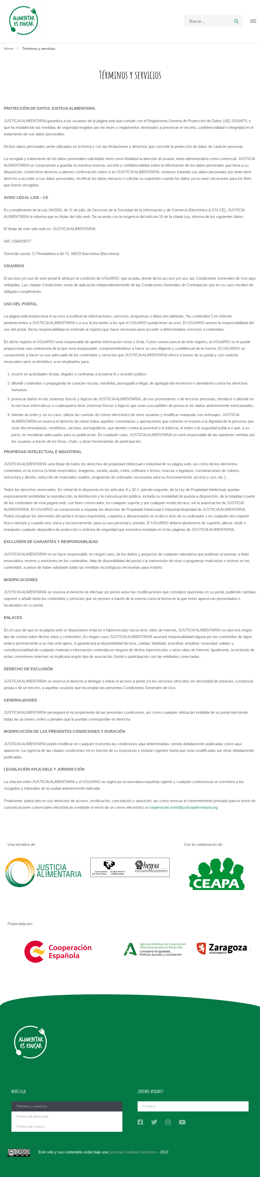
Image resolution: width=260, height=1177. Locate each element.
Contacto (149, 1106)
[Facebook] (140, 1122)
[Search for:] (213, 21)
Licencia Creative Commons (132, 1152)
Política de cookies (31, 1126)
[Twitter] (154, 1122)
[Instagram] (168, 1122)
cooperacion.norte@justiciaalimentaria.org (183, 807)
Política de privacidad (32, 1116)
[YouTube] (182, 1122)
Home (8, 48)
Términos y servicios (32, 1106)
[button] (126, 949)
